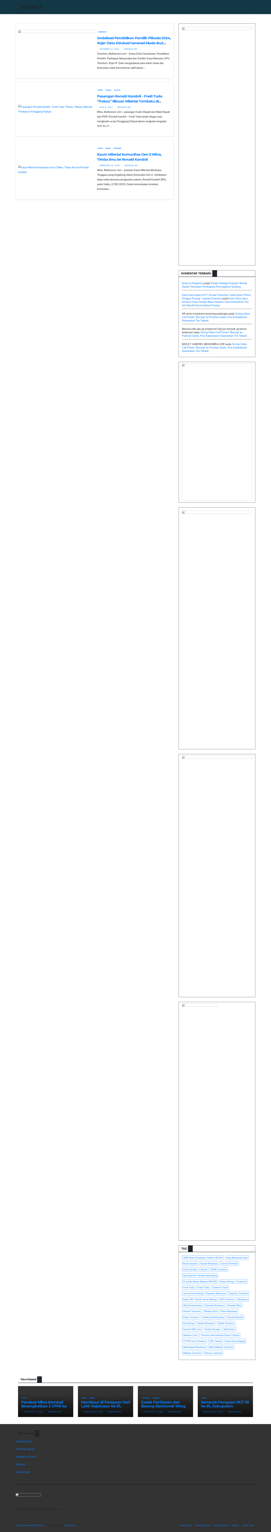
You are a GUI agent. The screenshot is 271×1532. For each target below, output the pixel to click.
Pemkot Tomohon (191, 1311)
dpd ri (204, 1269)
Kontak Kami (23, 1472)
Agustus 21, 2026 (34, 1412)
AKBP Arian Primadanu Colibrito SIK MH (203, 1257)
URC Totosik (215, 1341)
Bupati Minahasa (209, 1263)
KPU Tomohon (227, 1299)
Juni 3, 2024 (106, 107)
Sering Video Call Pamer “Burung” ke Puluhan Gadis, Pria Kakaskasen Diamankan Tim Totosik (216, 317)
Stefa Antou (229, 1329)
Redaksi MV (130, 49)
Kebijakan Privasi (26, 1456)
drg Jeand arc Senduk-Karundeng (200, 1275)
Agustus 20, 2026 (213, 1412)
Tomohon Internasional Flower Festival (220, 1335)
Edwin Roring (227, 1281)
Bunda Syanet (190, 1263)
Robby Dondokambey (213, 1317)
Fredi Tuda (188, 1287)
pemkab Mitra (234, 1305)
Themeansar (69, 1525)
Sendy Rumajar (212, 1329)
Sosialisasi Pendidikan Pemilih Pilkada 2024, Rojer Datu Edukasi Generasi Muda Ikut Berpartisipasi (134, 43)
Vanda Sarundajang (235, 1341)
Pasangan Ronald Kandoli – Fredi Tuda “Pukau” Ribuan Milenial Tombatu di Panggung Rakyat (129, 101)
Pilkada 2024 (210, 1311)
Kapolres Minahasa (216, 1293)
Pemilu (109, 90)
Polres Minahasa (229, 1311)
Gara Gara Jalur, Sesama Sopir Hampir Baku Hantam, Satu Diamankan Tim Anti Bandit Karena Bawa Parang (215, 302)
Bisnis (108, 148)
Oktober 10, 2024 (110, 49)
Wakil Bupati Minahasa (194, 1347)
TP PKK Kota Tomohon (194, 1341)
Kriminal (156, 1398)
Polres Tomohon (191, 1317)
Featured (241, 1281)
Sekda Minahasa (206, 1323)
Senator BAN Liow (192, 1329)
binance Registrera (193, 283)
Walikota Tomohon (192, 1353)
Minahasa (243, 1299)
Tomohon (102, 32)
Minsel (93, 1398)
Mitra (100, 90)
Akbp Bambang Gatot (237, 1257)
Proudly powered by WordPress (30, 1525)
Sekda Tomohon (226, 1323)
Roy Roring (188, 1323)
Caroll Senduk (190, 1269)
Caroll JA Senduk (229, 1263)
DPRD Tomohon (219, 1269)
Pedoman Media (25, 1449)
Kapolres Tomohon (238, 1293)
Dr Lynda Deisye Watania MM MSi (200, 1281)
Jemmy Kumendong (193, 1293)
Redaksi (20, 1464)
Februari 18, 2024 (110, 165)
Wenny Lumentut (213, 1353)
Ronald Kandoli (235, 1317)
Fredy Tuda (203, 1287)
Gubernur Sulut (220, 1287)
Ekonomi (117, 148)
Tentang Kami (23, 1441)
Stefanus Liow (190, 1335)
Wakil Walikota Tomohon (221, 1347)
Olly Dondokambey (192, 1305)
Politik (117, 90)
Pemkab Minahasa (214, 1305)
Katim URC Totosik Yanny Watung (199, 1299)
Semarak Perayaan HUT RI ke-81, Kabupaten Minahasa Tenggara (225, 1406)
